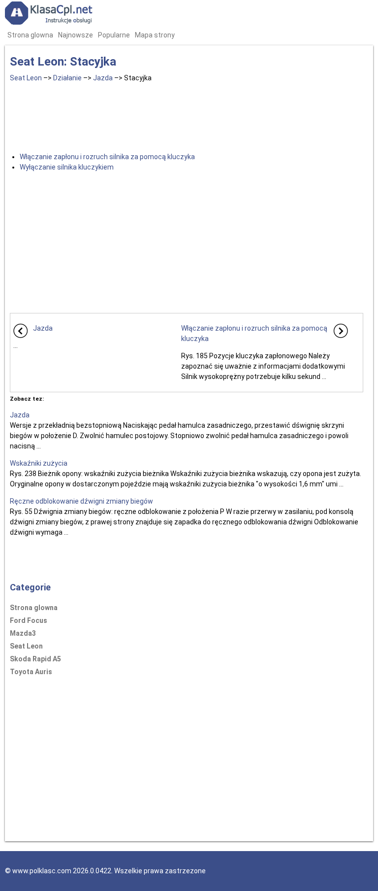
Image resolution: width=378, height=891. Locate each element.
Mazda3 (23, 633)
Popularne (114, 35)
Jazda (103, 78)
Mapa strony (155, 35)
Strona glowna (30, 35)
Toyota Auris (31, 672)
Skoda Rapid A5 (35, 659)
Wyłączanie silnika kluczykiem (67, 167)
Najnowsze (75, 35)
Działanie (67, 78)
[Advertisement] (186, 115)
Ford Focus (28, 620)
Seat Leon (26, 78)
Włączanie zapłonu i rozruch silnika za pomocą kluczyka (107, 157)
